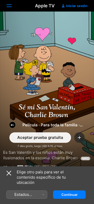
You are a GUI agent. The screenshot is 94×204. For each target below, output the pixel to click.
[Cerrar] (9, 173)
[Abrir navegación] (12, 6)
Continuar (69, 194)
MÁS (85, 158)
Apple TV (45, 5)
